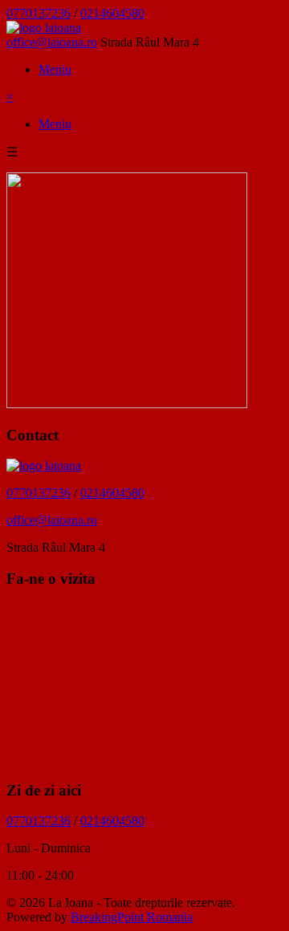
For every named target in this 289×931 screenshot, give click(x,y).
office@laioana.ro (51, 42)
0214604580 (112, 13)
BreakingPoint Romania (132, 917)
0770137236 (38, 13)
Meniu (55, 69)
